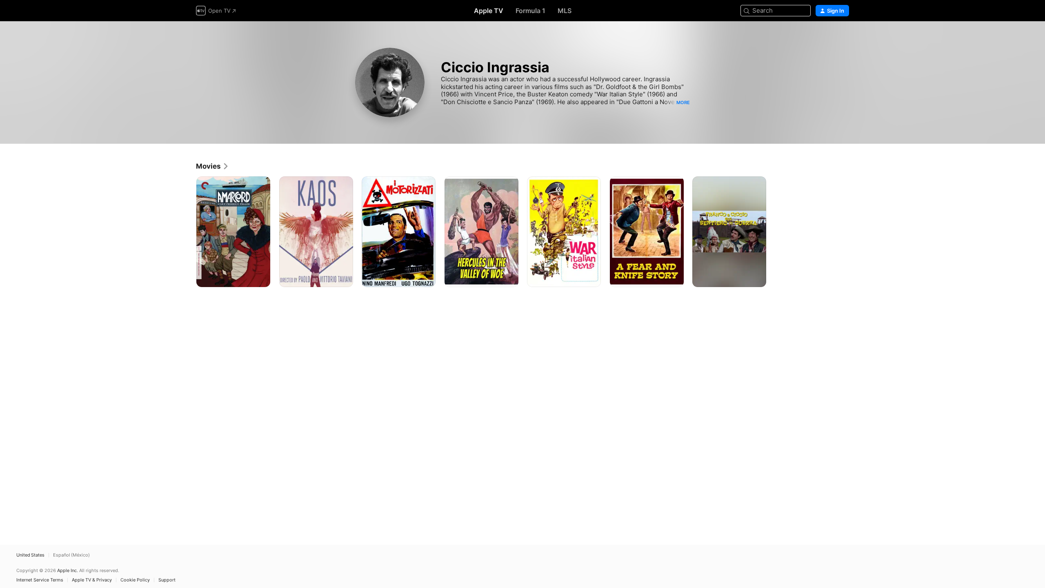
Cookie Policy (135, 580)
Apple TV (488, 11)
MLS (564, 11)
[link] (212, 166)
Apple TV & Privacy (92, 580)
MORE (683, 102)
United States (30, 555)
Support (167, 580)
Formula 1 (530, 11)
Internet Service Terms (39, 580)
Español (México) (71, 555)
